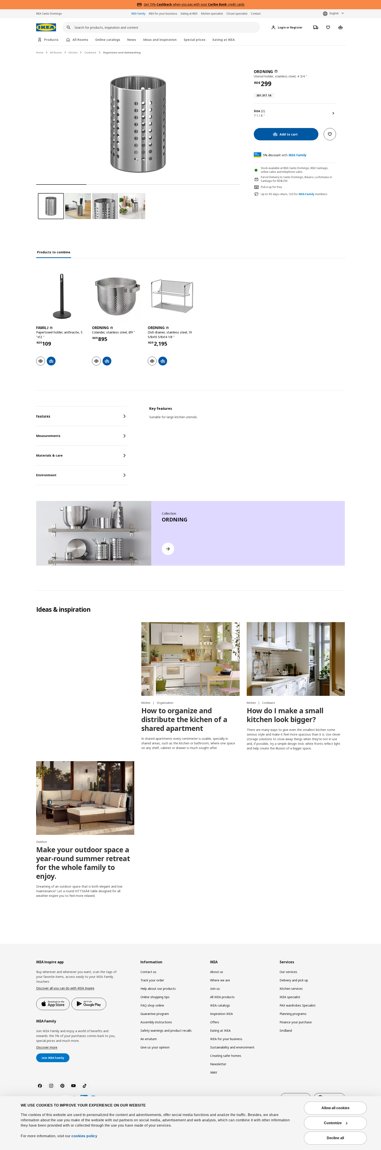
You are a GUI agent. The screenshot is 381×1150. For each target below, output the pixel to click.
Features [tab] (43, 416)
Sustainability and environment (232, 1047)
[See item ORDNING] (117, 296)
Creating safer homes (225, 1056)
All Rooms (56, 52)
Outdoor (41, 842)
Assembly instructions (156, 1022)
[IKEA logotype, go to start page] (46, 27)
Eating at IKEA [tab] (224, 40)
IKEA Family (138, 13)
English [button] (334, 13)
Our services (288, 972)
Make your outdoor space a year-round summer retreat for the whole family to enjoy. (83, 863)
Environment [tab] (46, 475)
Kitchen (73, 52)
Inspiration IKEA (221, 1014)
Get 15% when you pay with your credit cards (194, 4)
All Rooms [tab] (80, 40)
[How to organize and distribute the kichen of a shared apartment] (190, 659)
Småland (286, 1030)
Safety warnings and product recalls (166, 1030)
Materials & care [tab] (49, 455)
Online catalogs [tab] (107, 40)
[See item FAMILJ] (62, 296)
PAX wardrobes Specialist (298, 1005)
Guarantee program (154, 1014)
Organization (165, 703)
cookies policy (84, 1136)
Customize (333, 1123)
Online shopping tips (155, 997)
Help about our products (158, 988)
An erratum (148, 1039)
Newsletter (218, 1064)
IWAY (213, 1072)
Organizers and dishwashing (122, 52)
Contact (256, 13)
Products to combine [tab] (53, 252)
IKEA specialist (290, 997)
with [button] (284, 155)
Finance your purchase (296, 1022)
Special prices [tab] (194, 40)
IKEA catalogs (220, 1005)
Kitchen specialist (212, 13)
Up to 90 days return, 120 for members (294, 194)
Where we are (220, 980)
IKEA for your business (163, 13)
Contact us (148, 972)
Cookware (90, 52)
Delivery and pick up (294, 980)
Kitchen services (291, 988)
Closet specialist (236, 13)
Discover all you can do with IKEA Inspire (65, 988)
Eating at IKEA (189, 13)
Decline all (335, 1138)
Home (39, 52)
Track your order (152, 980)
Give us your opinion (155, 1047)
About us (216, 972)
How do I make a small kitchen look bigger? (285, 715)
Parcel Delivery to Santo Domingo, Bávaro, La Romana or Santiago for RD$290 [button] (296, 179)
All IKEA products (222, 997)
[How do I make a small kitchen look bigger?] (296, 659)
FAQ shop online (152, 1005)
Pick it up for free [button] (271, 187)
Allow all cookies (335, 1108)
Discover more (46, 1047)
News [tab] (131, 40)
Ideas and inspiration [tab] (160, 40)
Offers (214, 1022)
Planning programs (293, 1014)
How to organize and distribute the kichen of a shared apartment (184, 719)
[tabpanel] (247, 418)
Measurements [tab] (48, 436)
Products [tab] (51, 40)
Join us (215, 988)
